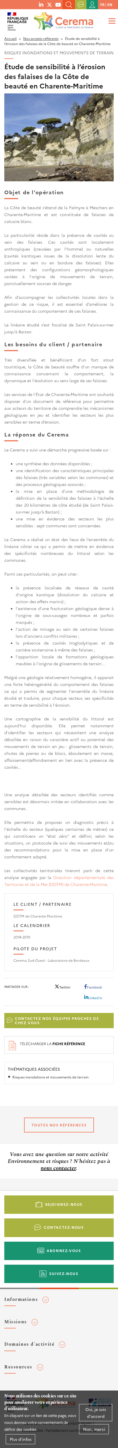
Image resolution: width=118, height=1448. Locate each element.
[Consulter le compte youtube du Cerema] (58, 4)
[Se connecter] (92, 4)
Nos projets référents (40, 38)
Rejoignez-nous (63, 1204)
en (109, 4)
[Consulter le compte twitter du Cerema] (49, 4)
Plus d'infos (21, 1439)
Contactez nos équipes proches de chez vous (57, 1020)
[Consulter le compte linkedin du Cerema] (41, 4)
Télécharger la (52, 1043)
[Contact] (80, 4)
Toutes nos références (59, 1124)
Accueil (10, 38)
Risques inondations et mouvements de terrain (50, 1076)
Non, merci (94, 1429)
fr (102, 4)
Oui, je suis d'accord (95, 1412)
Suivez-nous (63, 1273)
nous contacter (58, 1168)
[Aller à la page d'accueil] (62, 19)
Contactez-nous (64, 1227)
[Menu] (111, 21)
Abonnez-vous (64, 1250)
